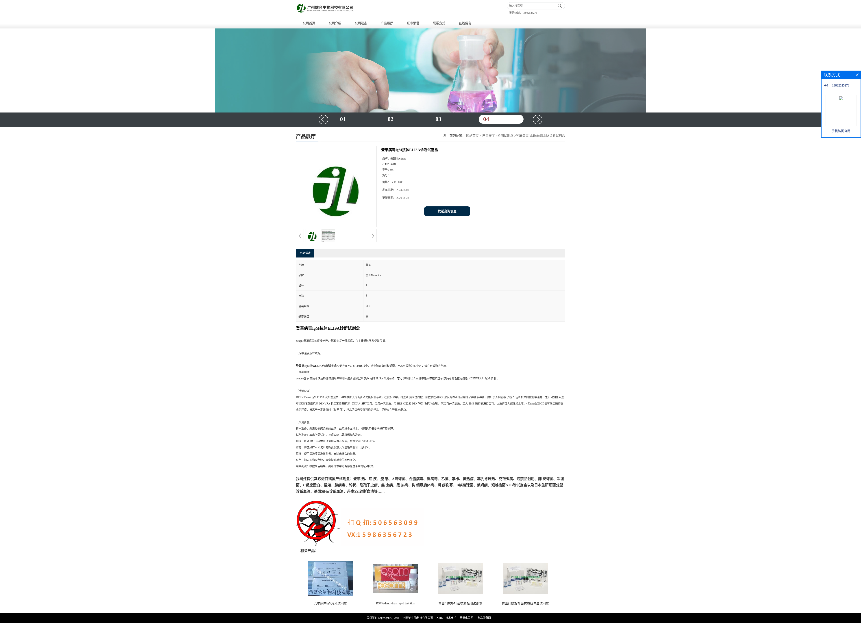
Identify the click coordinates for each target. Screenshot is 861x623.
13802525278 (529, 12)
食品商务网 (484, 617)
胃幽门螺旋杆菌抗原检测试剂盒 (460, 603)
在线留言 (465, 23)
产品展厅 (387, 23)
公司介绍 (335, 23)
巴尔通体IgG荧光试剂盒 (330, 603)
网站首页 (472, 135)
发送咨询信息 (447, 211)
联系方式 (439, 23)
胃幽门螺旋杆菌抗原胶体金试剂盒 (525, 603)
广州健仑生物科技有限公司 (417, 617)
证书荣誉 (413, 23)
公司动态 (361, 23)
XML (440, 617)
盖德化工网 (466, 617)
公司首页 (309, 23)
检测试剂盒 (505, 135)
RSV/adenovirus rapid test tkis (395, 603)
